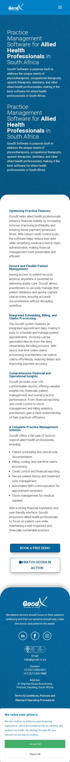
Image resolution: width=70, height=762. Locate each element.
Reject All (35, 754)
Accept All (35, 744)
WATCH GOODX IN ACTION (37, 565)
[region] (35, 735)
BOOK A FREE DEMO (35, 548)
